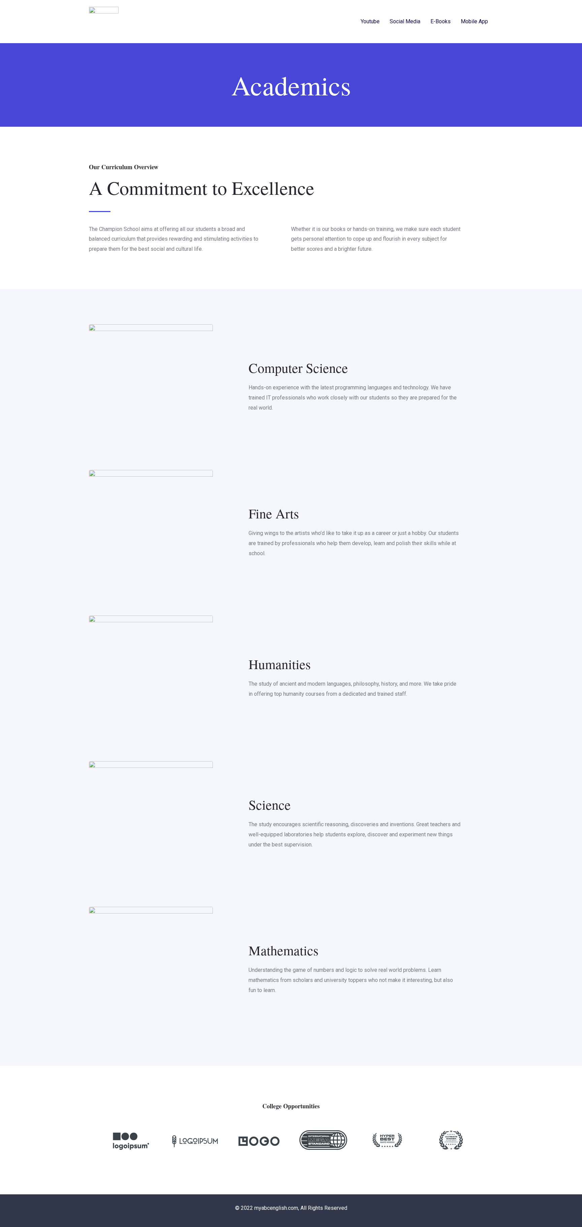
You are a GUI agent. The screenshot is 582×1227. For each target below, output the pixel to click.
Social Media (405, 21)
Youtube (370, 21)
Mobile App (474, 21)
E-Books (440, 21)
